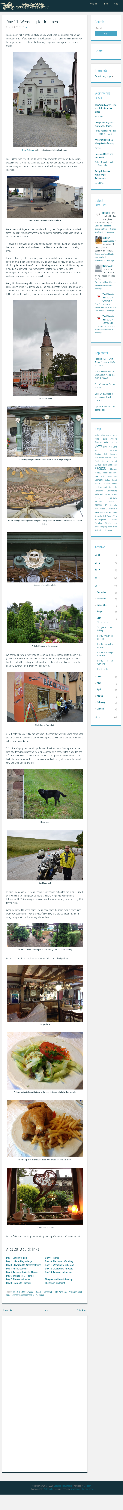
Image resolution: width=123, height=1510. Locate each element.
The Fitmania (108, 294)
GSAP (114, 473)
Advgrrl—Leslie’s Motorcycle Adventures (102, 175)
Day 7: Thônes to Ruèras (18, 1279)
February (101, 702)
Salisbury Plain (111, 509)
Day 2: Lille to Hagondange (19, 1261)
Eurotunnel (112, 465)
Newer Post (8, 1310)
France (98, 472)
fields (97, 530)
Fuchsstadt (48, 1292)
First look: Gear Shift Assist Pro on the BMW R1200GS (105, 362)
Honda (114, 483)
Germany (100, 480)
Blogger (87, 1486)
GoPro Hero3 (111, 480)
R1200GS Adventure (106, 501)
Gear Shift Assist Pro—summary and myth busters (105, 397)
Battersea (113, 450)
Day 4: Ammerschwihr (17, 1268)
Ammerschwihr (103, 442)
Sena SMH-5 (100, 512)
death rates (112, 527)
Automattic (49, 1489)
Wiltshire (109, 523)
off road (102, 530)
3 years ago (109, 311)
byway (98, 527)
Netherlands (100, 494)
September (102, 605)
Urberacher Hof (28, 1295)
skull (80, 1292)
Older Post (81, 1310)
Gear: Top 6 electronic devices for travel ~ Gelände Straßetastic (105, 229)
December (102, 592)
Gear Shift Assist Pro (106, 476)
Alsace (114, 438)
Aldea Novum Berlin (109, 435)
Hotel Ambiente (28, 150)
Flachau (113, 469)
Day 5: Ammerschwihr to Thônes (22, 1272)
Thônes (114, 512)
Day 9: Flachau (52, 1257)
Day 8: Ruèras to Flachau (18, 1282)
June (99, 676)
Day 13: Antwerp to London (58, 1272)
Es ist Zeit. (99, 116)
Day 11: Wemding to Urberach (32, 21)
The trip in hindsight (55, 1282)
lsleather (106, 212)
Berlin (107, 454)
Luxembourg (112, 491)
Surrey (109, 512)
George (26, 27)
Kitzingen (73, 1292)
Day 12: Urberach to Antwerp (59, 1268)
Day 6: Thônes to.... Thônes (20, 1275)
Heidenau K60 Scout (103, 484)
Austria (114, 442)
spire (8, 1295)
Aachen (98, 435)
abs (115, 523)
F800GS (38, 1292)
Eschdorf (114, 461)
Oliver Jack (107, 266)
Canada (114, 458)
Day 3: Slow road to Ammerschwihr (23, 1264)
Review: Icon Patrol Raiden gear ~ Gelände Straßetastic (104, 257)
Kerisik (97, 148)
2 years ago (109, 232)
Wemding (40, 1295)
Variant (110, 516)
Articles (93, 3)
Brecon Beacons (105, 458)
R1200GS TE (102, 505)
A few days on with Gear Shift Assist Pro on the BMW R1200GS (105, 375)
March (100, 695)
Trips (105, 3)
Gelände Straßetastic (63, 1486)
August (100, 611)
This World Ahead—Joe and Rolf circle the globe (105, 108)
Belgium (99, 454)
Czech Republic (103, 461)
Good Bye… (99, 183)
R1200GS (112, 497)
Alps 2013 (15, 1292)
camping (104, 527)
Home (45, 1310)
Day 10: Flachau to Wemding (59, 1261)
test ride (109, 530)
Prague (101, 498)
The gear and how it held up (58, 1279)
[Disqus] (44, 1354)
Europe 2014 (101, 464)
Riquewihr (113, 505)
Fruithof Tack (107, 473)
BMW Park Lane (110, 447)
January (100, 708)
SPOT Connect (100, 509)
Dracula (30, 1292)
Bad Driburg (102, 450)
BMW (23, 1292)
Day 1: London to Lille (16, 1257)
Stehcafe (16, 1295)
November (102, 598)
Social (117, 3)
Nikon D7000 (111, 494)
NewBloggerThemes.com (81, 1489)
